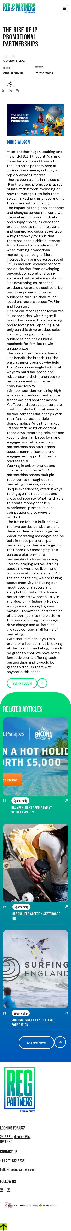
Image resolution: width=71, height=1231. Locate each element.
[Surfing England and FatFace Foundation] (66, 1013)
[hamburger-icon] (64, 8)
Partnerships (44, 72)
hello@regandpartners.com (17, 1169)
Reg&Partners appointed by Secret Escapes (31, 810)
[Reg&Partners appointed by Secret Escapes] (66, 801)
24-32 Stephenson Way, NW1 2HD (15, 1139)
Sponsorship (20, 800)
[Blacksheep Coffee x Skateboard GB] (66, 907)
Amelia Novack (13, 73)
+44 (12, 1160)
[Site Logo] (19, 8)
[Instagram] (9, 1190)
